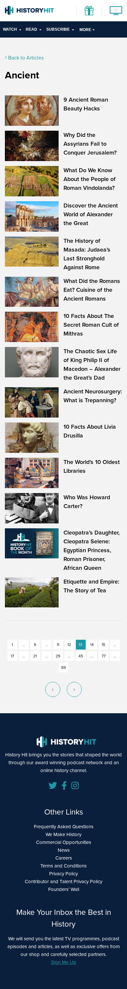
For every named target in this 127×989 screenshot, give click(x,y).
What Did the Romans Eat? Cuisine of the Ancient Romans (92, 290)
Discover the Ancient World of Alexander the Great (91, 214)
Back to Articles (25, 57)
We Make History (63, 834)
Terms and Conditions (63, 865)
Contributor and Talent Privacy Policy (63, 881)
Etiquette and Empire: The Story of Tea (91, 586)
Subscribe (58, 29)
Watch (10, 29)
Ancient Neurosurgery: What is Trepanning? (93, 395)
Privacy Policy (63, 873)
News (64, 850)
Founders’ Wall (63, 889)
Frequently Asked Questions (63, 826)
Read (31, 29)
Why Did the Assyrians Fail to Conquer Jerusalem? (90, 144)
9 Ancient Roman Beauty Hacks (86, 104)
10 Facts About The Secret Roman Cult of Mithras (91, 325)
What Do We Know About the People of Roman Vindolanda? (90, 179)
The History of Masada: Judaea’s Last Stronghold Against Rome (87, 254)
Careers (63, 858)
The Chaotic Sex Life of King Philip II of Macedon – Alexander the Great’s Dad (92, 364)
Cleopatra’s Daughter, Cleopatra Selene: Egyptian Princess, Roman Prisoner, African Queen (92, 550)
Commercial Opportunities (63, 842)
